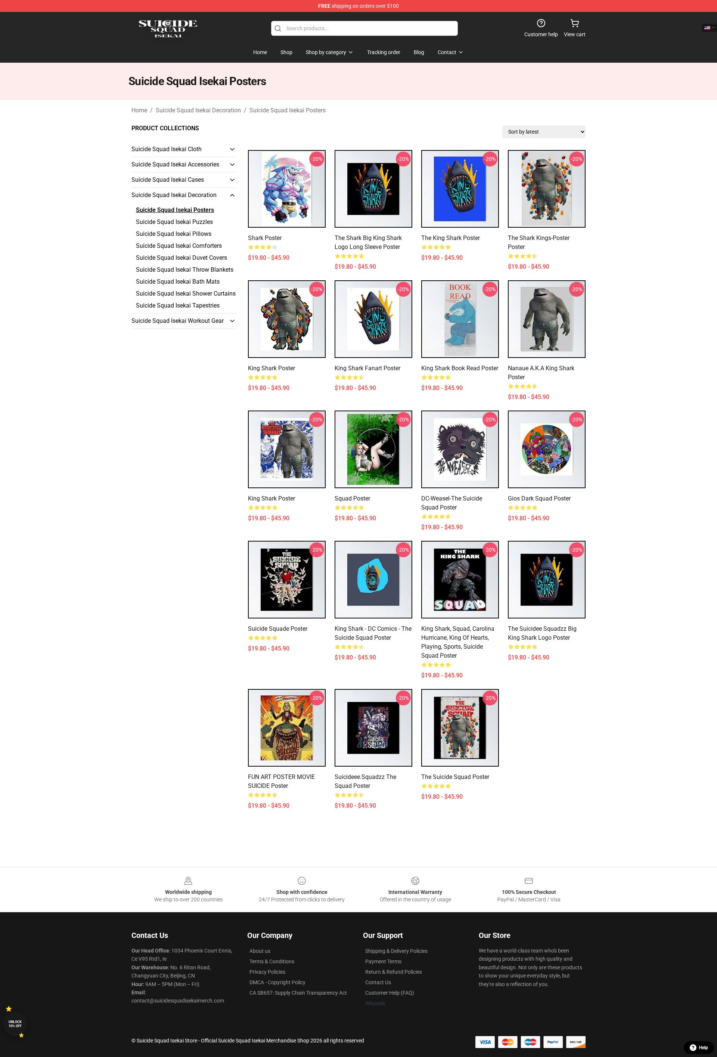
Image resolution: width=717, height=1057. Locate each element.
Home (139, 110)
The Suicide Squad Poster (455, 776)
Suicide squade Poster (277, 628)
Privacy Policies (267, 972)
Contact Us (378, 982)
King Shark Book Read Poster (459, 368)
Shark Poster (265, 237)
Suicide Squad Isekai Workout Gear (177, 320)
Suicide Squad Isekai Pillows (173, 233)
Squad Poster (352, 498)
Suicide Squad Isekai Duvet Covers (181, 257)
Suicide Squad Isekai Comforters (179, 245)
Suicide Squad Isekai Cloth (166, 149)
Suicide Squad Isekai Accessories (175, 164)
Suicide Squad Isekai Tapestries (178, 305)
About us (259, 951)
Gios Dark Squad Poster (539, 498)
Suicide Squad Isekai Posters (287, 110)
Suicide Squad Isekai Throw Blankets (184, 269)
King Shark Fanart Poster (367, 368)
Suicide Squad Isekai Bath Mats (178, 281)
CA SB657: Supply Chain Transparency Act (298, 993)
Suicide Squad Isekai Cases (167, 179)
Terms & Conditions (271, 961)
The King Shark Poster (450, 237)
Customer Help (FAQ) (389, 993)
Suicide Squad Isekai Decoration (198, 110)
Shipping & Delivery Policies (396, 951)
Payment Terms (383, 961)
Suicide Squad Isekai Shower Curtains (186, 293)
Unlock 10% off (15, 1024)
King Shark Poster (271, 368)
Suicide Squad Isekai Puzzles (174, 221)
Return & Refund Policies (393, 972)
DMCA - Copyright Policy (277, 982)
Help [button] (703, 1047)
